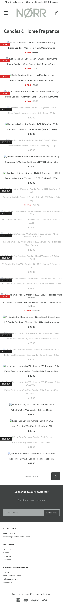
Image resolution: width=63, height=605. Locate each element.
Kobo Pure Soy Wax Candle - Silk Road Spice (31, 409)
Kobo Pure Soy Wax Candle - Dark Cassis (31, 442)
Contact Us (7, 582)
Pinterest (7, 560)
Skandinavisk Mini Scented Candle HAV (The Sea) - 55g (31, 162)
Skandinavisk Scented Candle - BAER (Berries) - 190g (31, 129)
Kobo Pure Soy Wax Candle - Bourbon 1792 (31, 426)
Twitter (6, 553)
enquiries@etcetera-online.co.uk (16, 537)
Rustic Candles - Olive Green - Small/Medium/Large (31, 64)
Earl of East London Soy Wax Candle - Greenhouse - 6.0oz (31, 355)
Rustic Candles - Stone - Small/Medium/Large (31, 80)
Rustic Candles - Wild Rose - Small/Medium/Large (31, 47)
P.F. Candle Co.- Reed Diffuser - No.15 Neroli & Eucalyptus (31, 322)
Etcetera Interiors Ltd (22, 594)
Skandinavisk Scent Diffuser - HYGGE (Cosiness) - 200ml (31, 178)
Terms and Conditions (12, 575)
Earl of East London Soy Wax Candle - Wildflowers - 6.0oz (31, 371)
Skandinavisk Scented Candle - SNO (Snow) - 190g (32, 145)
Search (6, 572)
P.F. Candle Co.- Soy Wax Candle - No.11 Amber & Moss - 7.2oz (31, 283)
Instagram (7, 556)
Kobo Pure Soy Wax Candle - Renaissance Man (31, 458)
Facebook (7, 549)
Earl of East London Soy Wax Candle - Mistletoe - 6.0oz (31, 338)
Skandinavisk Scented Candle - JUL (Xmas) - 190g (31, 113)
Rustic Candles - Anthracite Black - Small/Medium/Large (31, 96)
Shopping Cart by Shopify (42, 594)
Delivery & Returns (11, 579)
